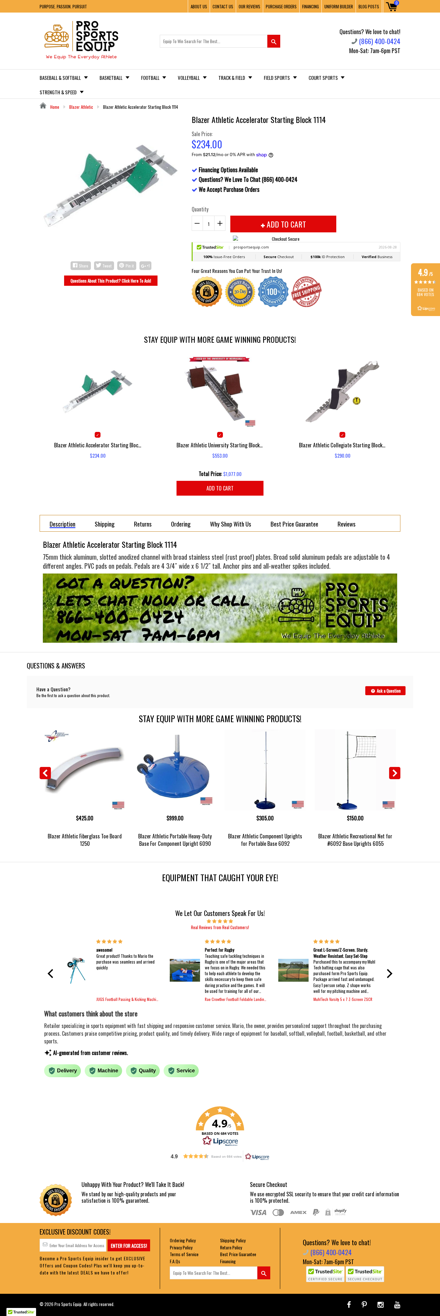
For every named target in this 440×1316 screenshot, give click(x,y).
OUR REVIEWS (249, 6)
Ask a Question (388, 690)
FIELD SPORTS (277, 77)
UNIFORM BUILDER (338, 6)
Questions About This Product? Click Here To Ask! (111, 280)
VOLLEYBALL (189, 77)
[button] (52, 973)
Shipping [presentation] (105, 523)
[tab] (62, 523)
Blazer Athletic (81, 107)
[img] (220, 921)
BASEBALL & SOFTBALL (61, 77)
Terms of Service (184, 1254)
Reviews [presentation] (347, 523)
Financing (228, 1261)
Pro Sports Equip (67, 1304)
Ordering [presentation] (181, 523)
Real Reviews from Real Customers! (220, 927)
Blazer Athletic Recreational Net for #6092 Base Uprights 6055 (355, 839)
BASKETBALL (111, 77)
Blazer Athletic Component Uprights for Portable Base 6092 (265, 839)
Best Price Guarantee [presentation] (294, 523)
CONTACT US (223, 6)
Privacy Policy (181, 1247)
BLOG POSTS (369, 6)
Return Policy (231, 1247)
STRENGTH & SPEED (59, 92)
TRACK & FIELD (232, 77)
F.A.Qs (175, 1261)
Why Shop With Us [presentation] (230, 523)
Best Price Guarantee (238, 1254)
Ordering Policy (183, 1240)
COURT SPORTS (324, 77)
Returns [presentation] (143, 523)
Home (54, 107)
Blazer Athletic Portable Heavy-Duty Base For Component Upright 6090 (175, 839)
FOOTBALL (150, 77)
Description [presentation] (62, 524)
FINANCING (310, 6)
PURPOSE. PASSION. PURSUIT (63, 6)
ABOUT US (199, 6)
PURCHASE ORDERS (281, 6)
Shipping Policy (232, 1240)
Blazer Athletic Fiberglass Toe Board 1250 (85, 839)
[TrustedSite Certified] (325, 1274)
